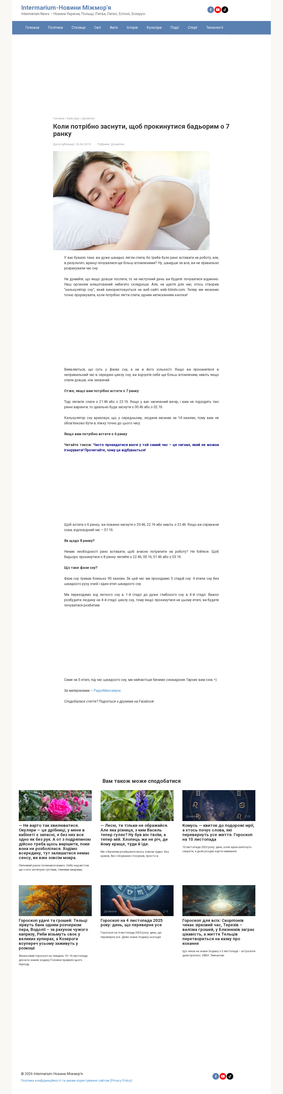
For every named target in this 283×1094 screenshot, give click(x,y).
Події (174, 27)
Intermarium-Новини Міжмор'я (66, 7)
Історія (132, 27)
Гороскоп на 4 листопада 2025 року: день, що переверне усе (132, 923)
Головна (32, 27)
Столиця (78, 27)
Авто (114, 27)
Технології (214, 27)
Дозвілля (117, 144)
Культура (154, 27)
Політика (55, 27)
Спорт (192, 27)
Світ (97, 27)
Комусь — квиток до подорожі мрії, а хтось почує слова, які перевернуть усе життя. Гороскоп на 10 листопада (218, 832)
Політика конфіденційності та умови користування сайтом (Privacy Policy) (76, 1081)
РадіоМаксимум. (107, 690)
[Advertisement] (141, 72)
